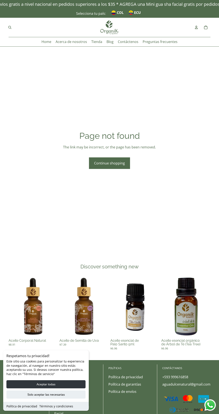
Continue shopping (109, 163)
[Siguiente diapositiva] (53, 306)
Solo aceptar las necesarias (46, 394)
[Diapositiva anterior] (13, 306)
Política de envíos (122, 391)
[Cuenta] (196, 27)
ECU (137, 12)
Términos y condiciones (56, 406)
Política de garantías (124, 384)
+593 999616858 (175, 377)
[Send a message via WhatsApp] (210, 405)
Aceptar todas (46, 384)
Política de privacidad (21, 406)
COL (120, 12)
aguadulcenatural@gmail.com (186, 384)
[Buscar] (10, 27)
